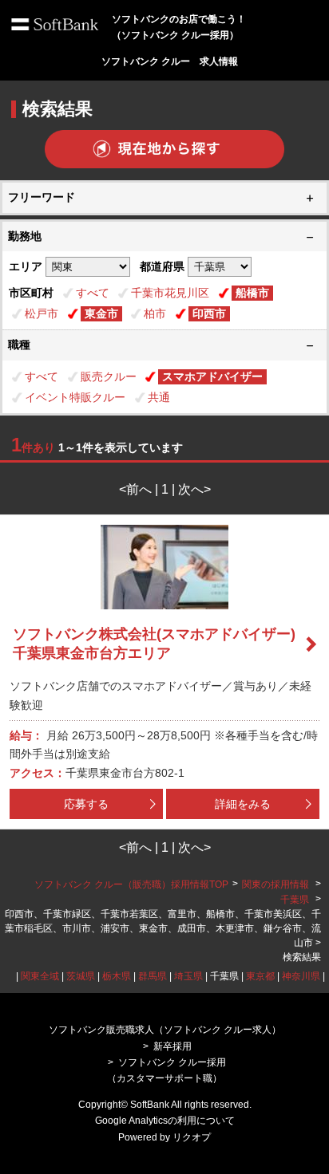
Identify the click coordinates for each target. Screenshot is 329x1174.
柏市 (155, 313)
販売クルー (109, 376)
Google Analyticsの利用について (165, 1120)
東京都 (260, 976)
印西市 (209, 313)
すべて (92, 292)
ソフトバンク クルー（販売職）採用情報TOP (131, 884)
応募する (86, 804)
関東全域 (40, 976)
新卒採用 (172, 1046)
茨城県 (80, 976)
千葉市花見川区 (170, 292)
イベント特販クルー (75, 397)
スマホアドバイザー (212, 376)
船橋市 (252, 292)
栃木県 (116, 976)
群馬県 (152, 976)
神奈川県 (301, 976)
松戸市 (41, 313)
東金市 (101, 313)
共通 (159, 397)
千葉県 (294, 899)
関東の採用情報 (276, 884)
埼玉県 (188, 976)
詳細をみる (243, 804)
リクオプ (191, 1137)
